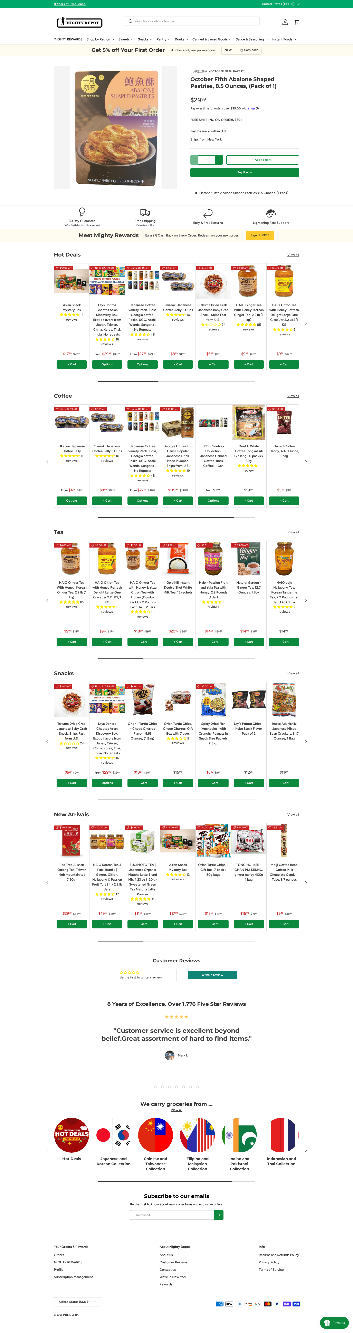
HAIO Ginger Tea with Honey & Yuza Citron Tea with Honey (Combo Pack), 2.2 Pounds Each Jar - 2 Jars (142, 595)
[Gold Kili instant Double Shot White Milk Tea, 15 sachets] (177, 558)
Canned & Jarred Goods (209, 39)
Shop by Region (98, 39)
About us (166, 1255)
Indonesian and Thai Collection (281, 1161)
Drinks (179, 39)
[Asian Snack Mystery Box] (71, 281)
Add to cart (263, 160)
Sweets (124, 39)
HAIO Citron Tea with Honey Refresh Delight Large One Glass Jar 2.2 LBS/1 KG (284, 315)
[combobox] (191, 21)
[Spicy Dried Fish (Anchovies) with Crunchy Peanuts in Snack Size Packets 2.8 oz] (213, 699)
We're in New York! (174, 1277)
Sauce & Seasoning (250, 39)
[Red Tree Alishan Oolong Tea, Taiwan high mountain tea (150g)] (71, 840)
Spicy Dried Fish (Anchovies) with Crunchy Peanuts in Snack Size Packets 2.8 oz (213, 733)
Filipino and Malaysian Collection (198, 1163)
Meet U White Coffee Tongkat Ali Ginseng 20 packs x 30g (248, 453)
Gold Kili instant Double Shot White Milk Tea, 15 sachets (177, 587)
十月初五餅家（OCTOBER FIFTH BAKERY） (218, 71)
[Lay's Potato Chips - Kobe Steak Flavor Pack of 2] (248, 699)
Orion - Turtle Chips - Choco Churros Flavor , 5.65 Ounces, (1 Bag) (142, 731)
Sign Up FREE (260, 235)
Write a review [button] (212, 975)
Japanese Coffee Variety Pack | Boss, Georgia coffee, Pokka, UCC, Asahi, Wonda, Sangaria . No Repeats (142, 317)
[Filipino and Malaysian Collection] (197, 1135)
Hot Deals (71, 1158)
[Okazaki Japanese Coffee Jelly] (71, 422)
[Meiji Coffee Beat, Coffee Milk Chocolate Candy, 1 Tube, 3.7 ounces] (284, 840)
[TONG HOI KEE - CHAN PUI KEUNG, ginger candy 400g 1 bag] (248, 840)
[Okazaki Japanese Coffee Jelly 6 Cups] (177, 281)
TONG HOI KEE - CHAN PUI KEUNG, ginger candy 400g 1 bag (249, 872)
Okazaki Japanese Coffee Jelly (71, 448)
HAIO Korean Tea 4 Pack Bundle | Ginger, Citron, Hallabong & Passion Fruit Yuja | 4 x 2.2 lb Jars (107, 877)
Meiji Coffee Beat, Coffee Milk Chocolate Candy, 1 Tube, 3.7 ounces (284, 872)
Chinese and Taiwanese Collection (155, 1163)
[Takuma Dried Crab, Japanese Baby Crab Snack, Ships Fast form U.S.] (213, 281)
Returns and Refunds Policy (279, 1255)
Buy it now (244, 172)
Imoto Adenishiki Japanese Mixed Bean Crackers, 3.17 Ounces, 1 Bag (284, 731)
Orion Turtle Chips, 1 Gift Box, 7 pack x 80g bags (213, 870)
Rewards (166, 1284)
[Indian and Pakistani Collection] (239, 1135)
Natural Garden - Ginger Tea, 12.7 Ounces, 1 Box (248, 587)
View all (293, 255)
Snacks (143, 39)
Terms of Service (271, 1270)
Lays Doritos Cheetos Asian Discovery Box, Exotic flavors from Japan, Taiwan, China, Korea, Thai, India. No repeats (107, 319)
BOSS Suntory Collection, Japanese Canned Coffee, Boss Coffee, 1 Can (213, 456)
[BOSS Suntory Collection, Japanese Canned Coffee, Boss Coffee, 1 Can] (213, 422)
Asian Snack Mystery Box (72, 307)
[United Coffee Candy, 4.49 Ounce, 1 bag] (284, 422)
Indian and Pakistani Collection (239, 1163)
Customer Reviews (173, 1262)
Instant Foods (282, 39)
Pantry (161, 39)
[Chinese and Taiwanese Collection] (155, 1135)
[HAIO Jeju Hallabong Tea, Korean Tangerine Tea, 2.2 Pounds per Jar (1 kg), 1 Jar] (284, 558)
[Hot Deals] (71, 1135)
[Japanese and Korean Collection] (113, 1135)
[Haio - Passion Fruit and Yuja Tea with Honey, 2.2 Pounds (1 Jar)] (213, 558)
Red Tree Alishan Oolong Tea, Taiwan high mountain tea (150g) (71, 872)
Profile (59, 1270)
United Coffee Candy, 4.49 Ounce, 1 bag (284, 451)
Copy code (251, 50)
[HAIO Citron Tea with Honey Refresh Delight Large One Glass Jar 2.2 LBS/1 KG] (284, 281)
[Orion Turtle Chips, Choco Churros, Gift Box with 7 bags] (177, 699)
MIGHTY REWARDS (68, 39)
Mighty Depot (70, 1314)
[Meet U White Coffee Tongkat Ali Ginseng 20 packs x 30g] (248, 422)
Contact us (168, 1270)
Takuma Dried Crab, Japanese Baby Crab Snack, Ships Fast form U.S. (213, 312)
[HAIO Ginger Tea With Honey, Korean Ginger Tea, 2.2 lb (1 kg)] (248, 281)
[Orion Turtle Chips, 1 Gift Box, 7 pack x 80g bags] (213, 840)
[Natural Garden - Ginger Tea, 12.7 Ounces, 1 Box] (248, 558)
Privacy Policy (269, 1262)
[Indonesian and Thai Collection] (281, 1135)
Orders (59, 1255)
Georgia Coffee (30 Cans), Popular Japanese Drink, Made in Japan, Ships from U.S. (177, 456)
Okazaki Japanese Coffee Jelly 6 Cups (178, 307)
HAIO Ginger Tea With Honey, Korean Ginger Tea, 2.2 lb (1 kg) (249, 312)
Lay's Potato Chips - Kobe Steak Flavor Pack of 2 (249, 728)
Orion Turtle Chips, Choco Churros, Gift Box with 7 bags (178, 728)
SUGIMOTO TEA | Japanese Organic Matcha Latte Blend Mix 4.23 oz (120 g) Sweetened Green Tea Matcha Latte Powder (142, 879)
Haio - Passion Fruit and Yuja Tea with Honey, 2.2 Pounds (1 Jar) (213, 590)
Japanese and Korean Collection (114, 1161)
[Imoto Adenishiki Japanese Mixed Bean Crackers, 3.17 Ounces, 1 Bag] (284, 699)
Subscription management (73, 1277)
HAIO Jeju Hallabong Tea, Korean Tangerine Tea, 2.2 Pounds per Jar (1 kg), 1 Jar (284, 592)
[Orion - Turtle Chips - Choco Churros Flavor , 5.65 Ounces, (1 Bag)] (142, 699)
